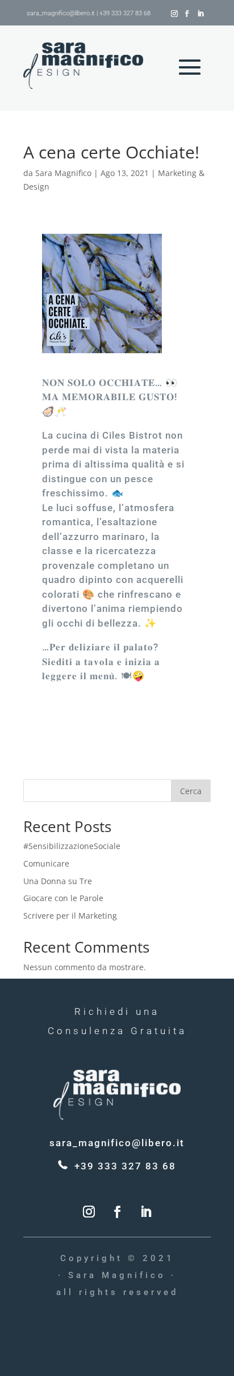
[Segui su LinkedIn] (200, 13)
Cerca (191, 791)
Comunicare (46, 863)
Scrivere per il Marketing (70, 915)
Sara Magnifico (63, 173)
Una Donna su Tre (57, 881)
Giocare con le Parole (63, 898)
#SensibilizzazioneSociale (71, 846)
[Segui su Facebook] (187, 13)
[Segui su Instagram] (174, 13)
